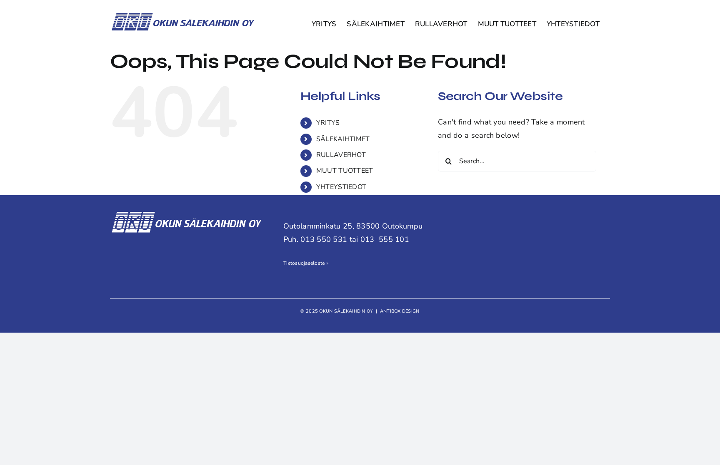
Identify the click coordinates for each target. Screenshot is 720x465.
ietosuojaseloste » (307, 263)
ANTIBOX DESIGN (400, 311)
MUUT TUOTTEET (344, 170)
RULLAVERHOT (341, 154)
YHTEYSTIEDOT (341, 186)
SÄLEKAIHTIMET (343, 139)
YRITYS (328, 122)
